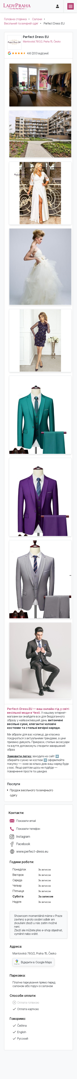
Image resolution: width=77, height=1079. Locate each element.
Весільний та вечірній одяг (21, 23)
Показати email (26, 821)
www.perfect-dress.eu (32, 851)
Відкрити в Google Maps (36, 962)
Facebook (23, 844)
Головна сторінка (15, 19)
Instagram (23, 836)
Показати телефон (28, 828)
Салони (37, 19)
